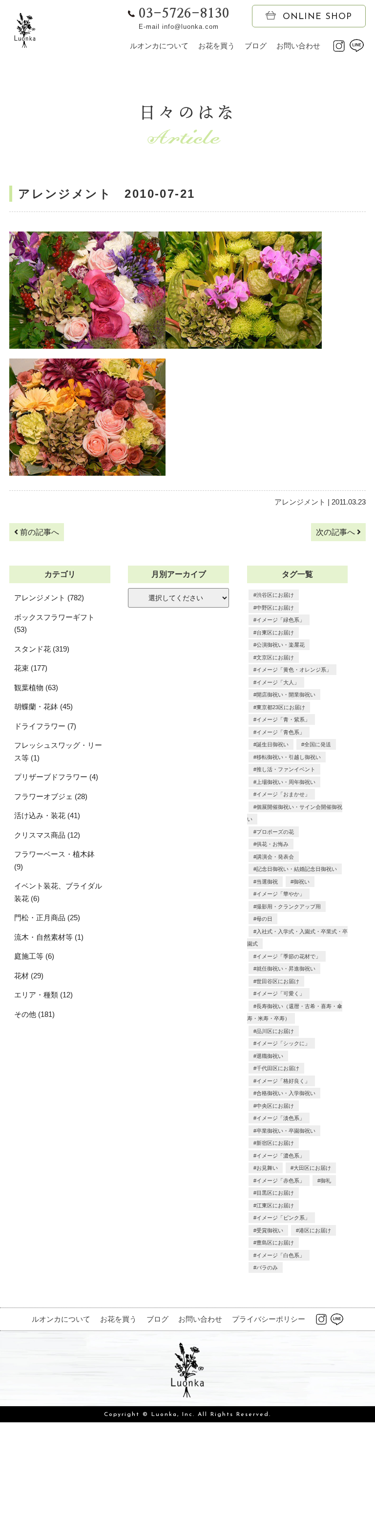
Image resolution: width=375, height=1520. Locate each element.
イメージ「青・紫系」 (283, 719)
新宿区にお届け (275, 1143)
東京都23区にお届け (280, 707)
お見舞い (267, 1168)
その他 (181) (34, 1014)
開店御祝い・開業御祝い (285, 694)
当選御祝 (267, 882)
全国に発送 (317, 744)
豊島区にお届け (275, 1243)
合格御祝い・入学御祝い (285, 1093)
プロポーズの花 (275, 832)
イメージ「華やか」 (280, 894)
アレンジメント (300, 502)
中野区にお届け (275, 608)
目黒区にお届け (275, 1193)
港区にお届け (315, 1230)
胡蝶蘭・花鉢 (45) (43, 706)
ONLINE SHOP (317, 17)
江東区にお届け (275, 1205)
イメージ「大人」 (277, 682)
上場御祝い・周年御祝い (285, 782)
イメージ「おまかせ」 (283, 794)
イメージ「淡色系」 (280, 1118)
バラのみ (267, 1267)
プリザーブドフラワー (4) (56, 777)
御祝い (301, 882)
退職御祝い (269, 1056)
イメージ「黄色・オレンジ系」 (294, 670)
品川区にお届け (275, 1031)
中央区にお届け (275, 1106)
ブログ (256, 46)
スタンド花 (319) (41, 649)
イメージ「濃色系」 (280, 1156)
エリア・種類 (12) (43, 995)
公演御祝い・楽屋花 (280, 645)
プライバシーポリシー (268, 1319)
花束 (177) (30, 668)
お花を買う (216, 46)
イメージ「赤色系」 (280, 1180)
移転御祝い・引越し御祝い (288, 757)
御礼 (325, 1180)
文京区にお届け (275, 657)
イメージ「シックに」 (283, 1043)
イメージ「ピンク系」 (283, 1218)
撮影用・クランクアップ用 (288, 906)
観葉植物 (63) (36, 687)
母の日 (264, 919)
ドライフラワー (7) (45, 726)
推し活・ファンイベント (285, 769)
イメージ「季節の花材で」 (288, 956)
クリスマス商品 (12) (47, 835)
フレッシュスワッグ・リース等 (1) (58, 751)
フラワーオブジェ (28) (50, 796)
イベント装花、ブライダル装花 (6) (58, 892)
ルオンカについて (159, 46)
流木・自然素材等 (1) (48, 937)
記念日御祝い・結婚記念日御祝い (296, 869)
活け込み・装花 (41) (47, 815)
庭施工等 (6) (34, 956)
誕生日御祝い (272, 744)
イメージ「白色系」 (280, 1255)
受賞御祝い (269, 1230)
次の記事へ (336, 532)
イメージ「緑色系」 (280, 620)
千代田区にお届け (277, 1068)
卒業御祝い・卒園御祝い (285, 1131)
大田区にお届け (312, 1168)
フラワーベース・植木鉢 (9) (54, 860)
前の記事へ (38, 532)
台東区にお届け (275, 632)
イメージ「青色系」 (280, 732)
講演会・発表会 (275, 857)
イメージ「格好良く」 (283, 1081)
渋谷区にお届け (275, 595)
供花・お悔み (272, 844)
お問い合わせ (298, 46)
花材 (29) (28, 975)
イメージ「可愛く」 (280, 993)
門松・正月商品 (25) (47, 917)
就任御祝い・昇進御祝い (285, 968)
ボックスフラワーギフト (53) (54, 623)
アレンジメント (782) (49, 597)
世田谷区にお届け (277, 981)
